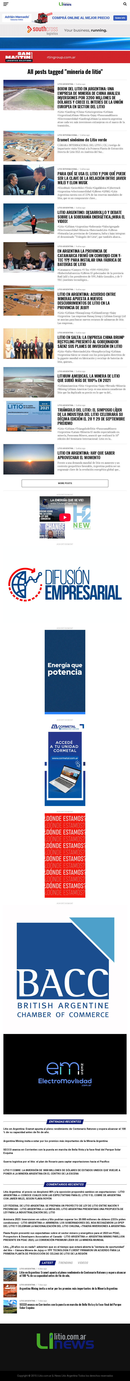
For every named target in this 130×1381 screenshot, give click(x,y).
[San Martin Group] (65, 57)
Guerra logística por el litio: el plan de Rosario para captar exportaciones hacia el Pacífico (56, 1161)
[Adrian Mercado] (65, 18)
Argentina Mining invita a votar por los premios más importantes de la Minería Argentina (55, 1141)
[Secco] (65, 43)
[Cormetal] (65, 805)
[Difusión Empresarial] (65, 621)
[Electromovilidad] (65, 1113)
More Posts (65, 483)
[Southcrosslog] (65, 30)
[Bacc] (65, 1033)
